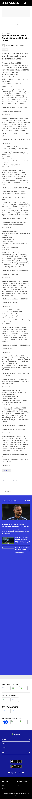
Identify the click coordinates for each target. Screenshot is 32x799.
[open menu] (29, 3)
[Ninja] (15, 688)
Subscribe (8, 491)
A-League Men (6, 470)
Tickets (18, 785)
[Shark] (23, 688)
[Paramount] (15, 722)
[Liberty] (6, 700)
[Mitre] (6, 711)
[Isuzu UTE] (6, 688)
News (8, 33)
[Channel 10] (6, 722)
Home (3, 33)
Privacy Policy (14, 483)
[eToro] (15, 700)
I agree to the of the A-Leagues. (16, 483)
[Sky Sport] (23, 722)
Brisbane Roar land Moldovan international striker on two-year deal (16, 525)
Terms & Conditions (22, 781)
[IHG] (15, 711)
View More (27, 500)
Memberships (5, 788)
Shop (3, 785)
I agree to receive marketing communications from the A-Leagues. (16, 486)
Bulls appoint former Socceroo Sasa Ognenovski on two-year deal (22, 551)
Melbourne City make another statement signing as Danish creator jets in (22, 541)
